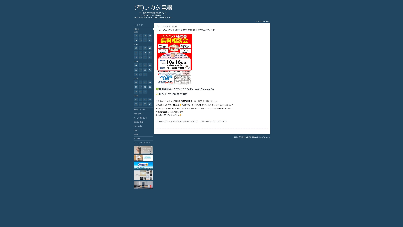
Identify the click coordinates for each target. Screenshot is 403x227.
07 (140, 35)
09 (150, 48)
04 (136, 40)
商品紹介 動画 (138, 122)
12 (136, 48)
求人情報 (137, 138)
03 (140, 40)
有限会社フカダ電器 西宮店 (247, 137)
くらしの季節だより (140, 118)
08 (136, 35)
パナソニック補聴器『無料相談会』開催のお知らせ (186, 30)
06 (145, 35)
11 (140, 48)
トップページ (138, 25)
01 (150, 40)
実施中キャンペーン (140, 110)
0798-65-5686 (263, 21)
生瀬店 (136, 134)
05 (150, 35)
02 (145, 40)
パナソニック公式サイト (142, 143)
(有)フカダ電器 (153, 7)
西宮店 (136, 130)
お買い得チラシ (139, 114)
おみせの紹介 (138, 126)
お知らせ (137, 29)
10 (145, 48)
